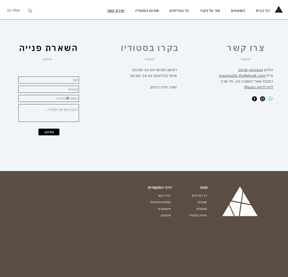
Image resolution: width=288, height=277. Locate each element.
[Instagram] (262, 98)
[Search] (30, 10)
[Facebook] (254, 98)
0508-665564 (250, 69)
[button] (15, 10)
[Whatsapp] (270, 98)
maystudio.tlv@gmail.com (242, 75)
